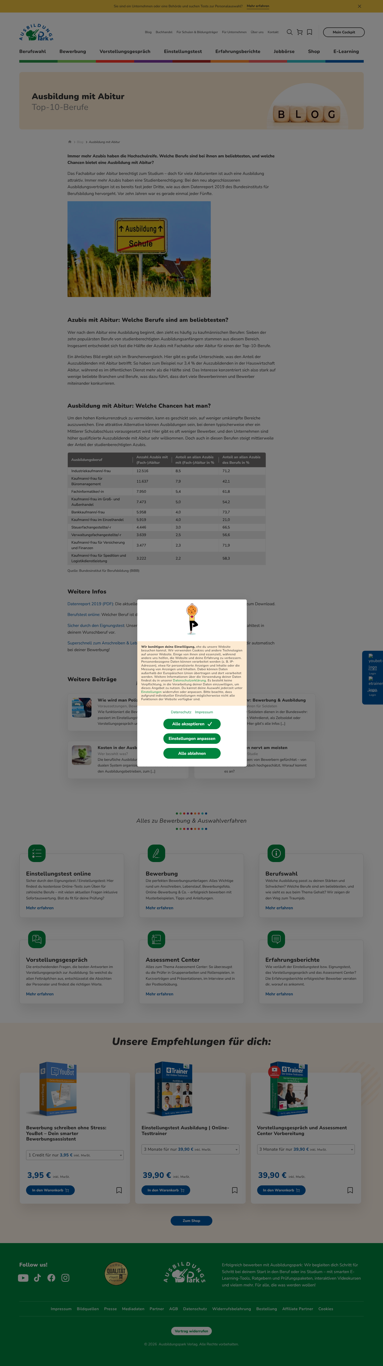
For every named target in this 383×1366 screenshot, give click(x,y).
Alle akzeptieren (188, 724)
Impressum (204, 712)
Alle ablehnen (192, 753)
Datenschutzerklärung (189, 680)
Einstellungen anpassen (192, 738)
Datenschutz (181, 712)
